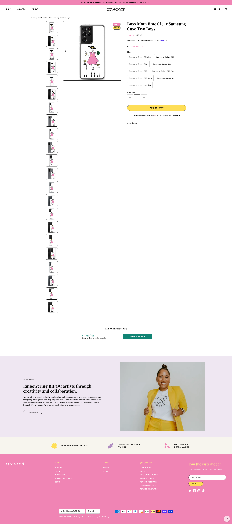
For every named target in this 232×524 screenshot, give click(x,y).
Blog (105, 471)
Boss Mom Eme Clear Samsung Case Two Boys (54, 18)
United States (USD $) (70, 511)
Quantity (131, 92)
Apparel (59, 468)
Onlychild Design (104, 517)
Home (33, 18)
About (106, 468)
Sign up (195, 484)
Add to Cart (156, 108)
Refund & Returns (149, 489)
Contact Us (145, 468)
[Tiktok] (203, 490)
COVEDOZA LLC (137, 46)
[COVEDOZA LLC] (116, 9)
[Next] (119, 51)
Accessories (61, 475)
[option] (92, 50)
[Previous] (65, 51)
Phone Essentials (63, 478)
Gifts (57, 471)
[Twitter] (189, 490)
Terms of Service (148, 482)
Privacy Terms (147, 478)
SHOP (8, 9)
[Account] (215, 9)
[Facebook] (194, 490)
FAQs (142, 471)
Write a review (137, 337)
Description (132, 123)
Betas (57, 482)
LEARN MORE (32, 412)
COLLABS (21, 9)
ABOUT (35, 9)
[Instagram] (198, 490)
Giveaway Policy (148, 485)
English (91, 511)
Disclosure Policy (149, 475)
